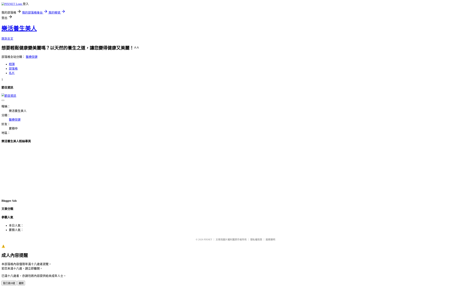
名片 (12, 73)
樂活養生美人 (19, 28)
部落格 (13, 68)
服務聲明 (270, 239)
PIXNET (208, 239)
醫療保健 (32, 56)
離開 (21, 283)
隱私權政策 (256, 239)
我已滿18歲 (9, 283)
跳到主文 (7, 38)
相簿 (12, 64)
